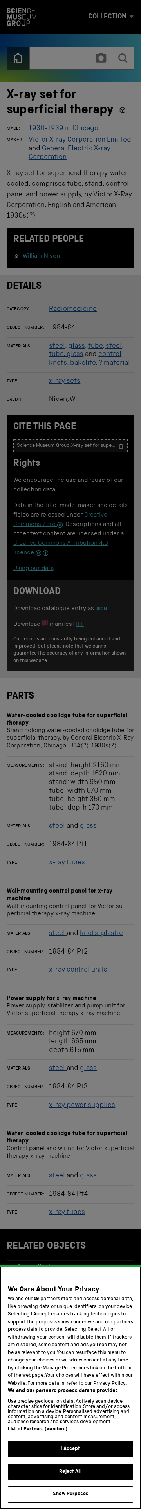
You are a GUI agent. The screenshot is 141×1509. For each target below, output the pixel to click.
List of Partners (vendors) (37, 1429)
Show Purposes (70, 1494)
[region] (70, 1388)
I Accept (70, 1449)
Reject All (70, 1471)
